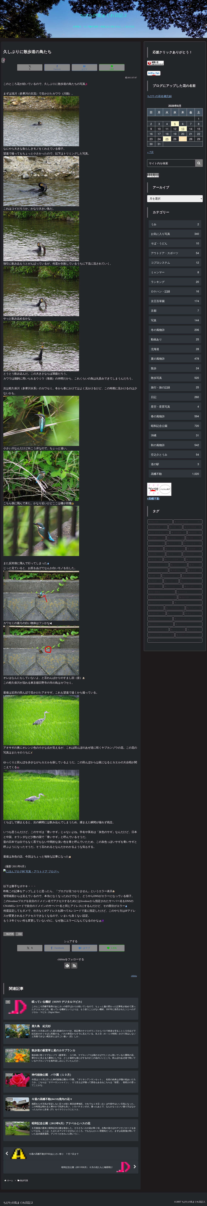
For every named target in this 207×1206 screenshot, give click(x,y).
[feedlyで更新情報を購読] (67, 966)
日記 (20, 934)
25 (167, 139)
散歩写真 (10, 934)
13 (182, 129)
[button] (199, 163)
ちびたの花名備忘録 (159, 96)
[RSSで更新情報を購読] (74, 966)
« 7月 (150, 152)
